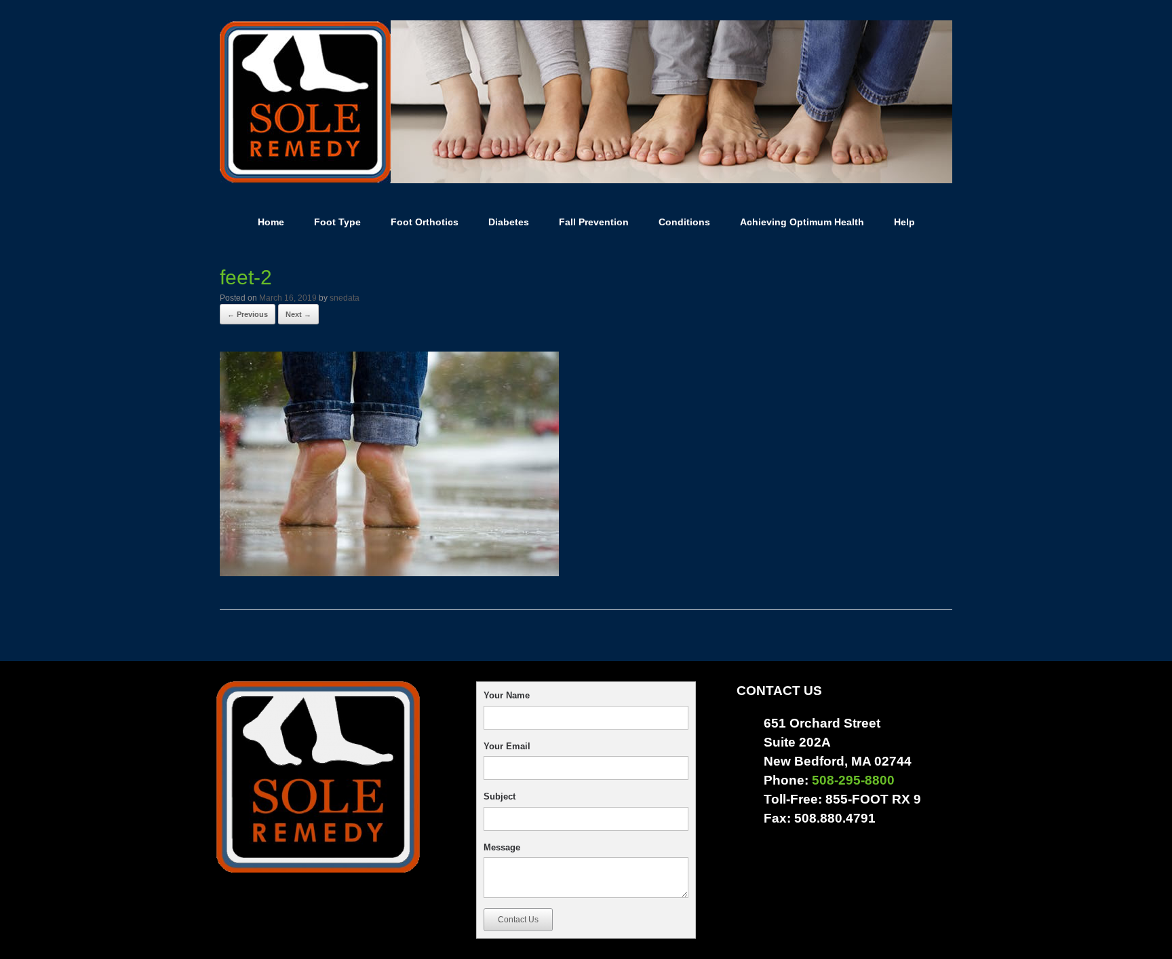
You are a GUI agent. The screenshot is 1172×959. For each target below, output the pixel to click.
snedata (344, 298)
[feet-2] (389, 571)
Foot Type (337, 222)
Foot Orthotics (424, 222)
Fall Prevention (594, 222)
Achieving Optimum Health (802, 222)
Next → (298, 314)
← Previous (247, 314)
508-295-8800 (853, 780)
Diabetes (508, 222)
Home (271, 222)
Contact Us (518, 919)
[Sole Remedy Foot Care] (586, 101)
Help (904, 222)
